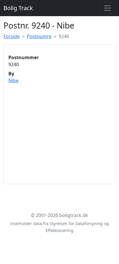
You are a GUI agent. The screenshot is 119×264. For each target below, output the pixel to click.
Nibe (13, 80)
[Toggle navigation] (107, 8)
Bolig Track (18, 8)
